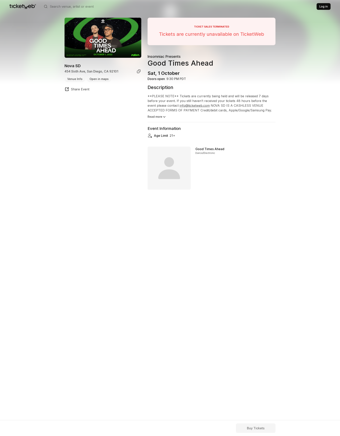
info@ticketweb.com (195, 105)
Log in (323, 6)
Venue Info (74, 78)
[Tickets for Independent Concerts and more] (22, 6)
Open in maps (99, 78)
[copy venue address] (138, 71)
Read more (155, 116)
